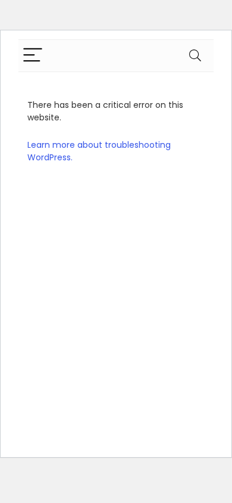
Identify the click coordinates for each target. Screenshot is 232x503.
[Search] (195, 56)
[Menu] (32, 56)
